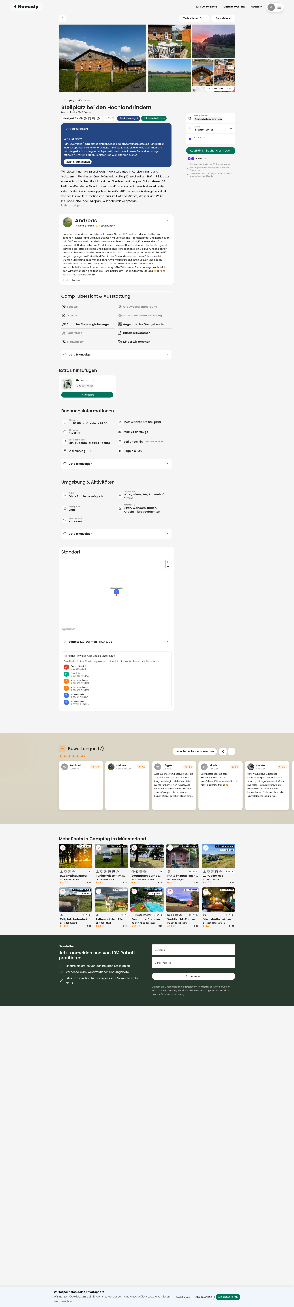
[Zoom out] (168, 566)
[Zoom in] (168, 562)
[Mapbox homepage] (69, 629)
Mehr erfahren (63, 1301)
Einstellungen (183, 1297)
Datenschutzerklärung (172, 994)
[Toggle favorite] (63, 848)
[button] (210, 118)
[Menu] (275, 7)
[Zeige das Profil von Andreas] (167, 220)
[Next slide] (231, 751)
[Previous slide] (223, 751)
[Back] (62, 18)
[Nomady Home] (26, 7)
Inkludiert (89, 394)
